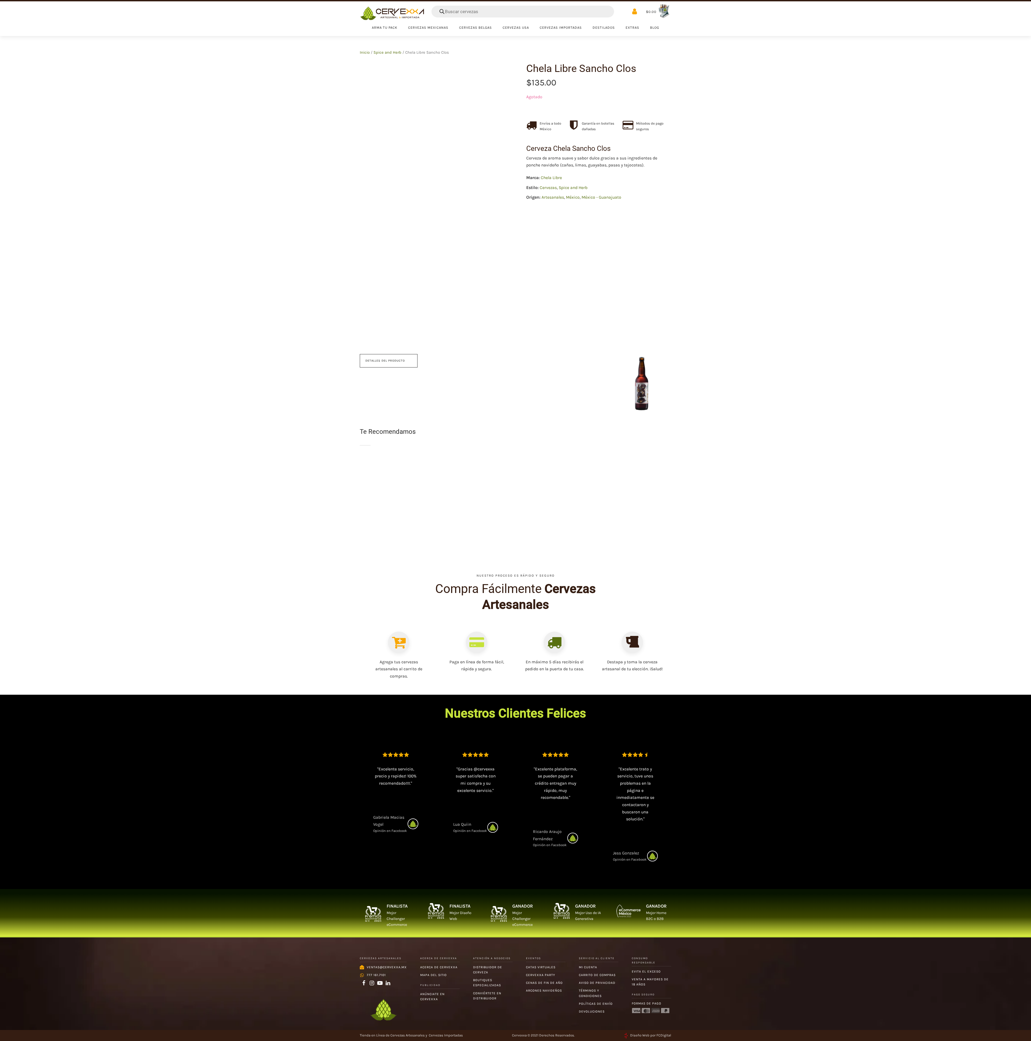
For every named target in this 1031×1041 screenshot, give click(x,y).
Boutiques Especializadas (487, 982)
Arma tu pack (384, 28)
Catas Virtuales (541, 967)
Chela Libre (551, 177)
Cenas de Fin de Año (544, 983)
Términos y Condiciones (590, 993)
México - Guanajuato (601, 197)
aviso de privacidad (597, 983)
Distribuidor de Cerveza (487, 969)
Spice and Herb (387, 52)
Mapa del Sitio (433, 975)
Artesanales (553, 197)
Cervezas (548, 187)
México (573, 197)
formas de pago (646, 1003)
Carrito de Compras (597, 975)
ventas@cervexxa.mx (387, 967)
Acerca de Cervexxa (439, 967)
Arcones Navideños (544, 990)
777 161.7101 (376, 975)
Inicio (365, 52)
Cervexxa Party (540, 975)
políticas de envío (596, 1004)
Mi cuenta (588, 967)
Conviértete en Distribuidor (487, 995)
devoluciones (592, 1011)
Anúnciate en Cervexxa (432, 996)
